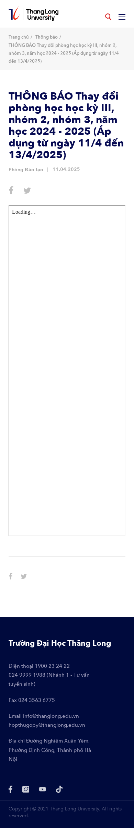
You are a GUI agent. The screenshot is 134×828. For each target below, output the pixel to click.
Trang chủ (19, 37)
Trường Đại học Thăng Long (60, 643)
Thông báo (46, 37)
